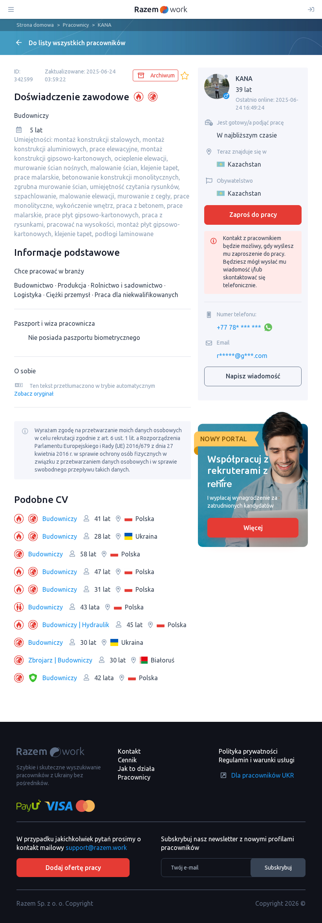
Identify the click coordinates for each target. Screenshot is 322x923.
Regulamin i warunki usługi (257, 759)
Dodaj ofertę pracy (73, 867)
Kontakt (129, 751)
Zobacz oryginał (33, 394)
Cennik (127, 759)
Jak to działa (136, 768)
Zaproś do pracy (253, 214)
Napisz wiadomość (253, 376)
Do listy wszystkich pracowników (77, 42)
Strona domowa (35, 25)
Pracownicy (76, 25)
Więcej (253, 527)
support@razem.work (96, 847)
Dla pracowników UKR (262, 775)
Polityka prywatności (248, 751)
